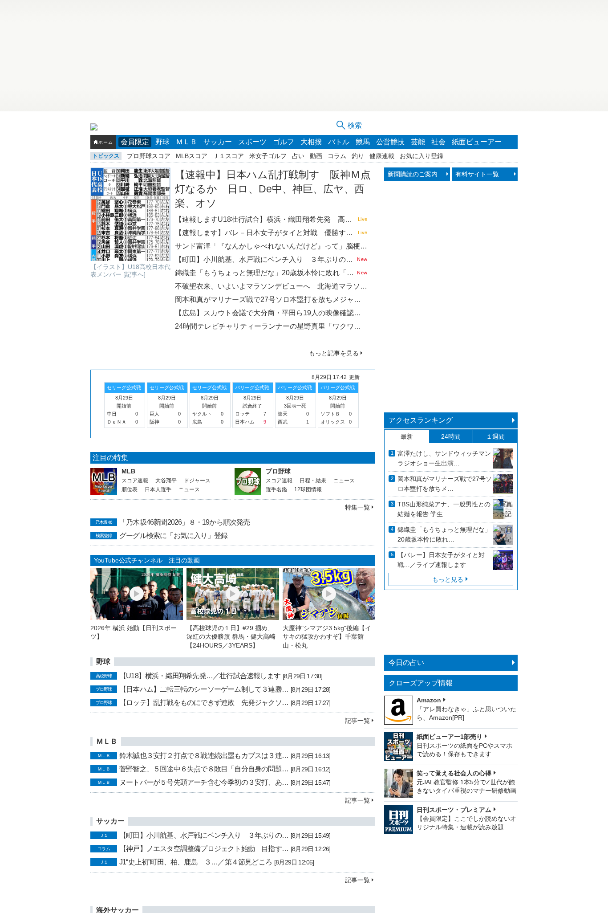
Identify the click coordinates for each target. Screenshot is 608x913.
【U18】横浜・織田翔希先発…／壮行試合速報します (199, 676)
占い (298, 155)
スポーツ (252, 142)
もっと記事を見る (334, 353)
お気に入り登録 (421, 155)
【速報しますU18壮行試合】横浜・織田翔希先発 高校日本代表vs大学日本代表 (265, 219)
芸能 (418, 142)
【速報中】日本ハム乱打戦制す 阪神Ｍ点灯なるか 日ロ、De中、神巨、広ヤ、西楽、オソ (273, 189)
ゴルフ (283, 142)
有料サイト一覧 (477, 174)
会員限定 (135, 142)
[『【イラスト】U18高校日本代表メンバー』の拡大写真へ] (130, 214)
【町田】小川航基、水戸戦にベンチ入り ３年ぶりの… (203, 835)
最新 (407, 436)
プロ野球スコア (148, 155)
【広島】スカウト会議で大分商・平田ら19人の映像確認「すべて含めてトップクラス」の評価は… (271, 313)
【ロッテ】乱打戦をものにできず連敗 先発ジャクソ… (203, 702)
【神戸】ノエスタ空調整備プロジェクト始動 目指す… (203, 848)
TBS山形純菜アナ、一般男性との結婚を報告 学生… (443, 509)
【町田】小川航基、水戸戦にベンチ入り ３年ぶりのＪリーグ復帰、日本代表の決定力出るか (265, 259)
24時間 (451, 436)
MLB (128, 471)
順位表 (130, 489)
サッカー (217, 142)
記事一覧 (357, 720)
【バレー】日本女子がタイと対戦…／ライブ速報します (441, 559)
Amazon (429, 700)
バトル (338, 142)
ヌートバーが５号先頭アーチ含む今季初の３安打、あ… (203, 782)
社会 (438, 142)
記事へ (134, 274)
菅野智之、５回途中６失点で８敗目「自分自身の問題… (203, 769)
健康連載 (381, 155)
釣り (358, 155)
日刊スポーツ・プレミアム (454, 809)
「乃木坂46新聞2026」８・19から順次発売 (184, 522)
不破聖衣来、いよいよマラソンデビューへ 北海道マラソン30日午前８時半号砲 (271, 286)
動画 (316, 155)
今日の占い (406, 662)
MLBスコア (191, 155)
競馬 (363, 142)
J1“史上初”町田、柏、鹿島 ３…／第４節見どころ (195, 862)
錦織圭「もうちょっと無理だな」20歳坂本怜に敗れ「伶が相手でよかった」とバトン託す (265, 273)
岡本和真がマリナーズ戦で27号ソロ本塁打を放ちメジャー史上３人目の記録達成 (271, 299)
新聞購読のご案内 (413, 174)
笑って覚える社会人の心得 (454, 773)
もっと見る (447, 579)
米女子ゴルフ (268, 155)
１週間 (495, 436)
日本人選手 (158, 489)
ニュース (189, 489)
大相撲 (311, 142)
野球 (162, 142)
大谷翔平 (166, 480)
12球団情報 (308, 489)
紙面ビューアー (477, 142)
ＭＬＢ (186, 142)
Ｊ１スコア (228, 155)
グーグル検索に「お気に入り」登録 (173, 535)
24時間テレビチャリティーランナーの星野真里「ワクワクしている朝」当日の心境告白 (271, 326)
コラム (337, 155)
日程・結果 (313, 480)
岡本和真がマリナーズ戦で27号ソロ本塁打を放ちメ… (444, 483)
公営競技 (390, 142)
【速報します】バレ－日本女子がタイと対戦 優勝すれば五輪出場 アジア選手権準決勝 (265, 232)
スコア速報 (135, 480)
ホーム (105, 142)
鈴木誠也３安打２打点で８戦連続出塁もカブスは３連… (203, 755)
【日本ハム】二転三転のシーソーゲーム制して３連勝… (203, 689)
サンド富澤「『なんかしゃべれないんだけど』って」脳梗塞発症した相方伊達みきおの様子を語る (271, 246)
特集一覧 (357, 507)
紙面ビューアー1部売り (449, 736)
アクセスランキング (421, 420)
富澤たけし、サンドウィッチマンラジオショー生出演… (444, 458)
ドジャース (197, 480)
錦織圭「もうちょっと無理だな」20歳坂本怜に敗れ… (444, 534)
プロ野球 (278, 471)
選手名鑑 (276, 489)
